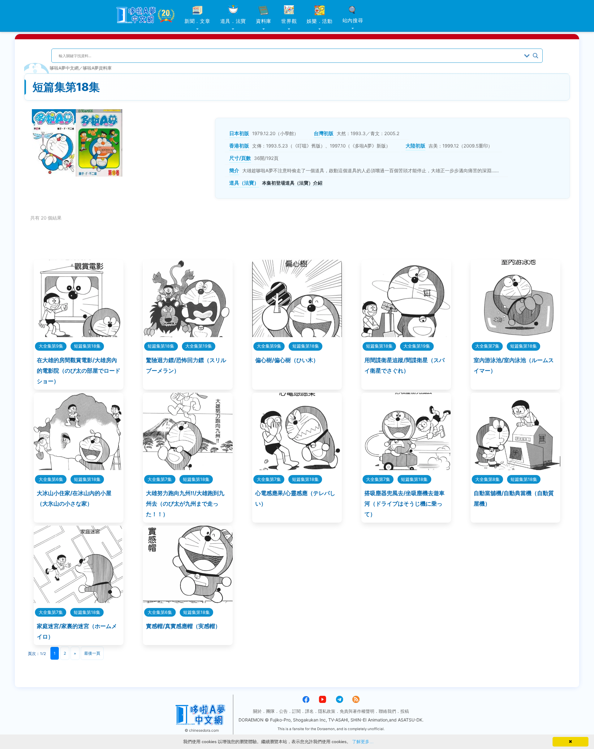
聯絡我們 (387, 711)
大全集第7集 (487, 346)
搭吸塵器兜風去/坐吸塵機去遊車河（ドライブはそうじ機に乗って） (404, 503)
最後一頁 (92, 653)
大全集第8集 (487, 479)
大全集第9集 (51, 346)
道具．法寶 (233, 21)
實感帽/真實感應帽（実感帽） (183, 626)
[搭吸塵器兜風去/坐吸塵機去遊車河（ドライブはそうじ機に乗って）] (406, 468)
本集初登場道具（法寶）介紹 (292, 183)
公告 (283, 711)
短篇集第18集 (87, 346)
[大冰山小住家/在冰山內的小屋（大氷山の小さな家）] (78, 468)
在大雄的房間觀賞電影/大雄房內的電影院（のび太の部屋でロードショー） (78, 370)
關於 (257, 711)
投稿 (404, 711)
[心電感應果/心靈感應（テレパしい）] (297, 468)
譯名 (309, 711)
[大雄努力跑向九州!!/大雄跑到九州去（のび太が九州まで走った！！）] (188, 468)
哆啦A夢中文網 (64, 68)
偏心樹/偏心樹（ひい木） (287, 360)
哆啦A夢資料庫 (97, 68)
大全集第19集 (198, 346)
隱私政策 (326, 711)
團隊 (270, 711)
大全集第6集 (51, 479)
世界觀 (289, 21)
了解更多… (363, 741)
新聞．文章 (197, 21)
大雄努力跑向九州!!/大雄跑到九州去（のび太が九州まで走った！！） (185, 503)
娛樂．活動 (320, 21)
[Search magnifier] (535, 55)
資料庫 (263, 21)
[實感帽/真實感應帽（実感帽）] (188, 601)
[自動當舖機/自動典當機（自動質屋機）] (515, 468)
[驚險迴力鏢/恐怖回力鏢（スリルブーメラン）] (188, 335)
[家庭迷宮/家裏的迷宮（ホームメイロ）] (78, 601)
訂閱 (296, 711)
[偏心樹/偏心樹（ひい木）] (297, 335)
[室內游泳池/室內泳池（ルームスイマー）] (515, 335)
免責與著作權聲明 (357, 711)
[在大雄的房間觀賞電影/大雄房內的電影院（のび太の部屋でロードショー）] (78, 335)
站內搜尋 (352, 20)
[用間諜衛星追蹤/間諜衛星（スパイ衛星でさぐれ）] (406, 335)
